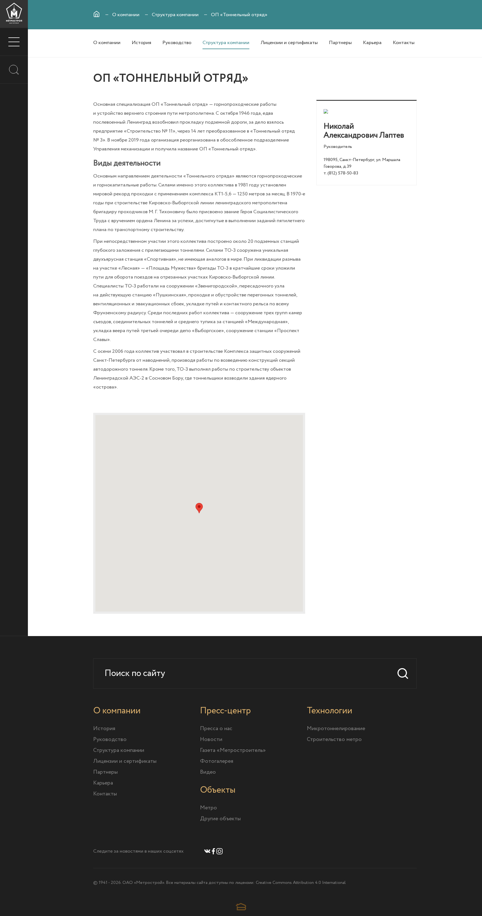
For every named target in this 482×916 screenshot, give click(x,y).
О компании (125, 14)
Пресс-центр (225, 711)
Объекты (217, 790)
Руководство (176, 42)
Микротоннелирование (336, 729)
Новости (211, 739)
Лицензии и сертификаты (289, 42)
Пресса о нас (216, 729)
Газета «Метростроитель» (233, 750)
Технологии (329, 711)
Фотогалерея (216, 761)
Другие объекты (220, 819)
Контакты (403, 42)
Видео (208, 772)
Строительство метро (334, 739)
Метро (208, 808)
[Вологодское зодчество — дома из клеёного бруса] (241, 906)
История (141, 42)
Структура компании (175, 14)
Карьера (372, 42)
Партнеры (340, 42)
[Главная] (96, 14)
